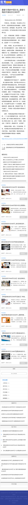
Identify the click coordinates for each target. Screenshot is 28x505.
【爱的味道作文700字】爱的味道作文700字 (14, 333)
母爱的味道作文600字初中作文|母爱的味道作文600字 (14, 205)
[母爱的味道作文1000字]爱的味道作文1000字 (14, 351)
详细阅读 (23, 198)
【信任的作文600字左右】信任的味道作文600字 (14, 278)
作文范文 (4, 15)
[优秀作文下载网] (6, 4)
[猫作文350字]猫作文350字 (9, 178)
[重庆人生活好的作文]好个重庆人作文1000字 (14, 166)
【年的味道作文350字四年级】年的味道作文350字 (13, 417)
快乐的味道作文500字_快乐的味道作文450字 (14, 223)
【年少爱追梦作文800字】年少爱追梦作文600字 (14, 450)
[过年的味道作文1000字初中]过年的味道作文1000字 (14, 260)
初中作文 (6, 386)
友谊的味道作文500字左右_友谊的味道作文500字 (13, 478)
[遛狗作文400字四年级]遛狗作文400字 (12, 162)
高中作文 (6, 389)
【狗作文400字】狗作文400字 (10, 171)
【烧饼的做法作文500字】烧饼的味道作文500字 (13, 421)
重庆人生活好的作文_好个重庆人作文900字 (13, 159)
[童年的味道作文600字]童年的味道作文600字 (12, 410)
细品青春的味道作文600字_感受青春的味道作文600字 (14, 315)
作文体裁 (6, 392)
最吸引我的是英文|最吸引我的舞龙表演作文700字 (15, 169)
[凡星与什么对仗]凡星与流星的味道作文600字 (12, 414)
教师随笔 (6, 398)
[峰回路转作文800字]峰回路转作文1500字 (13, 431)
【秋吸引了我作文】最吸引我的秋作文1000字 (14, 164)
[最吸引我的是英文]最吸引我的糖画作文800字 (14, 176)
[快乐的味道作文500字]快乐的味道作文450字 (14, 242)
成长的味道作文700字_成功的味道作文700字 (12, 460)
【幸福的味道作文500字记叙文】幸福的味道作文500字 (14, 296)
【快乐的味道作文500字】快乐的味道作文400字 (14, 187)
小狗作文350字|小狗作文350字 (14, 144)
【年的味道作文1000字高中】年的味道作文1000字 (13, 407)
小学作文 (6, 383)
